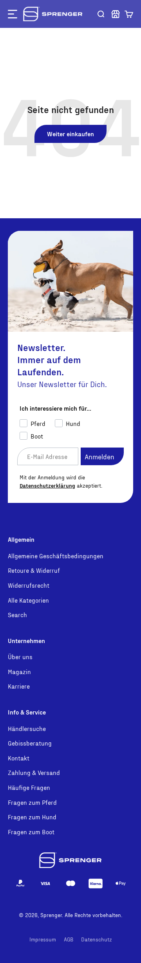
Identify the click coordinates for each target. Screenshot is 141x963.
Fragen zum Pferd (32, 802)
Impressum (42, 939)
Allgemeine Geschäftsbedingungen (55, 555)
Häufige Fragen (29, 787)
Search (17, 614)
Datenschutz (96, 939)
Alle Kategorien (28, 600)
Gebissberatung (30, 743)
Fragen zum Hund (32, 816)
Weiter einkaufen (70, 133)
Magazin (19, 671)
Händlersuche (27, 728)
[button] (129, 14)
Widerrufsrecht (28, 585)
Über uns (20, 656)
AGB (68, 939)
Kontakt (18, 758)
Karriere (19, 686)
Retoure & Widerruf (34, 570)
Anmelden (99, 456)
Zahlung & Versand (34, 772)
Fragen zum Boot (31, 831)
